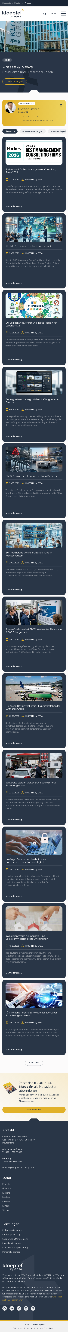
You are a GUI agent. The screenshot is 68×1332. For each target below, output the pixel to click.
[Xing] (19, 1308)
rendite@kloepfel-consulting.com (18, 1167)
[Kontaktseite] (44, 13)
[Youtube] (11, 1308)
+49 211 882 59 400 (13, 1152)
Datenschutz (18, 1328)
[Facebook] (4, 1308)
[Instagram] (33, 1308)
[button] (34, 1063)
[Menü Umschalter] (63, 13)
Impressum (30, 1328)
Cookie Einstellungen (46, 1328)
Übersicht (10, 131)
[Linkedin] (61, 105)
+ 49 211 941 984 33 (13, 1161)
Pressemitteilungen (32, 131)
